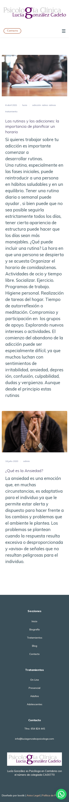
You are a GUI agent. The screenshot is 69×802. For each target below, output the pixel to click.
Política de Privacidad (54, 795)
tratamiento (11, 111)
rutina (45, 105)
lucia (24, 105)
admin (26, 461)
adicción (36, 105)
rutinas (52, 105)
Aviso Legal (33, 795)
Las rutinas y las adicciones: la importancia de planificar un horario (32, 126)
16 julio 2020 (11, 461)
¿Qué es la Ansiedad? (24, 470)
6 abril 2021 (11, 105)
